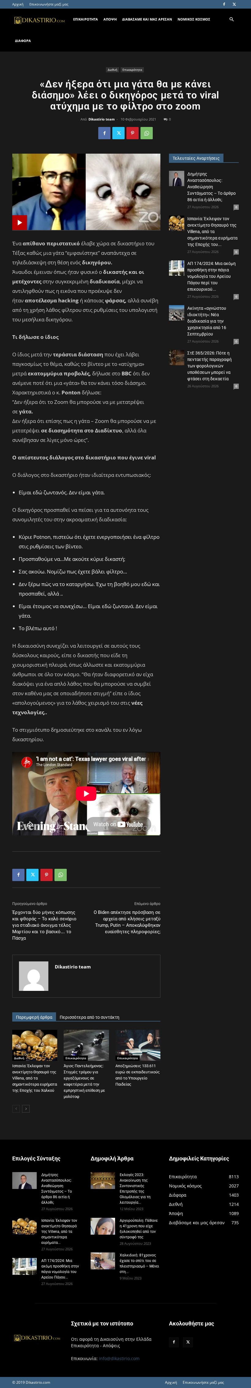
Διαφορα (23, 40)
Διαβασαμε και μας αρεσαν (147, 19)
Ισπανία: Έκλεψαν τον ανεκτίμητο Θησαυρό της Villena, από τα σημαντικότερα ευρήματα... (59, 1231)
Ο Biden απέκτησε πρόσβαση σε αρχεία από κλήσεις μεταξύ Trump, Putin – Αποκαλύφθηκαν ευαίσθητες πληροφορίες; (127, 922)
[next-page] (26, 1109)
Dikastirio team (101, 119)
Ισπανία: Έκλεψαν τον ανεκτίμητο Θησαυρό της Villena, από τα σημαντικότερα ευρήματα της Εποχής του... (212, 231)
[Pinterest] (132, 133)
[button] (231, 19)
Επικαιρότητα (132, 69)
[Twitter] (234, 4)
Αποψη (110, 19)
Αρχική (18, 4)
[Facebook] (224, 4)
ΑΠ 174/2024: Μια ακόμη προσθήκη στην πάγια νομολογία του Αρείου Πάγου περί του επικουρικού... (211, 276)
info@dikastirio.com (119, 1358)
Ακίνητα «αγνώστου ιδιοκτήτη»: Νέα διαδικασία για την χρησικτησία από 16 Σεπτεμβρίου (206, 321)
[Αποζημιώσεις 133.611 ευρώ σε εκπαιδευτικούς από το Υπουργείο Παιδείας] (137, 1045)
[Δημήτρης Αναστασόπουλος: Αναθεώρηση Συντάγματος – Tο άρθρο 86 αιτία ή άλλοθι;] (176, 178)
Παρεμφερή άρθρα (34, 1017)
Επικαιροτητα (85, 19)
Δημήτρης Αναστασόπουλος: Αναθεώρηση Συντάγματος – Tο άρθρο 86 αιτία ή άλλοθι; (211, 186)
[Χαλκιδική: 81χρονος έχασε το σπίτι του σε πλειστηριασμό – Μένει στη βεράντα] (103, 1260)
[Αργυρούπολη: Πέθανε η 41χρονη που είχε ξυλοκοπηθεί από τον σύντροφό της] (103, 1226)
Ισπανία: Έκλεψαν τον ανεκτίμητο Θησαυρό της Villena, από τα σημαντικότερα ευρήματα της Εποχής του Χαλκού (34, 1078)
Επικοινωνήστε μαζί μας (48, 4)
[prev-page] (16, 1109)
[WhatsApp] (146, 133)
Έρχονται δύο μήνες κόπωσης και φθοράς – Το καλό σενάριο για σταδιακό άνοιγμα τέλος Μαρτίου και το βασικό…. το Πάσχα (44, 925)
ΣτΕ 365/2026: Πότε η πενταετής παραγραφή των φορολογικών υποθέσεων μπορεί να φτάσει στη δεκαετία (209, 366)
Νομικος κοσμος (194, 19)
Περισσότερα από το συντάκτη (89, 1017)
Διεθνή (112, 69)
